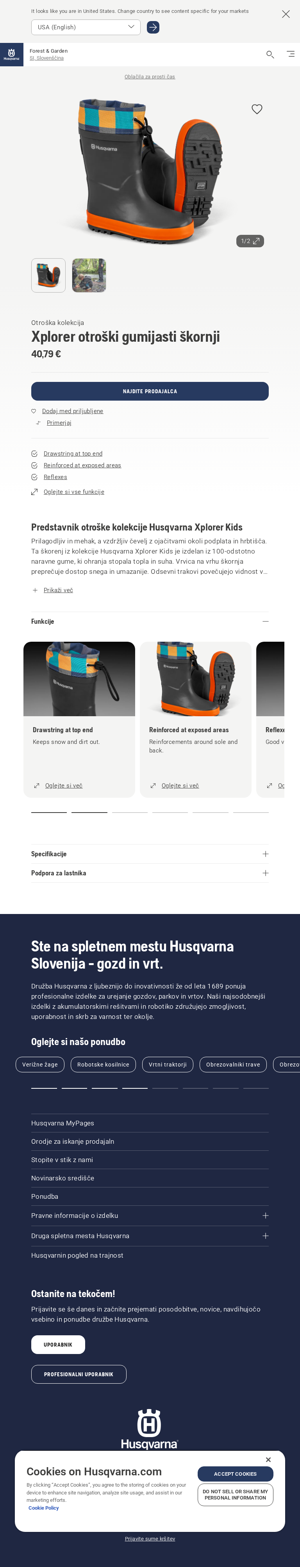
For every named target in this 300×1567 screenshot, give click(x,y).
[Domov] (11, 54)
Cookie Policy (44, 1508)
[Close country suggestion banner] (286, 14)
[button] (257, 110)
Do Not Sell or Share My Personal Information (235, 1495)
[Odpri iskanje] (270, 54)
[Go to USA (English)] (153, 27)
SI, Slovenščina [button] (47, 58)
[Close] (268, 1460)
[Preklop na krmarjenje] (290, 54)
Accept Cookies (235, 1474)
